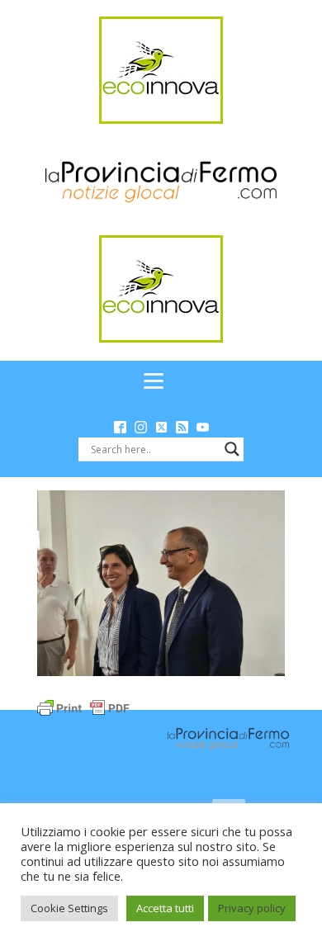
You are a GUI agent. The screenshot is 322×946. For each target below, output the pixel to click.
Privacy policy (252, 908)
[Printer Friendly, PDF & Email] (83, 707)
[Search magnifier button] (232, 449)
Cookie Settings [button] (69, 908)
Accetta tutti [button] (165, 908)
